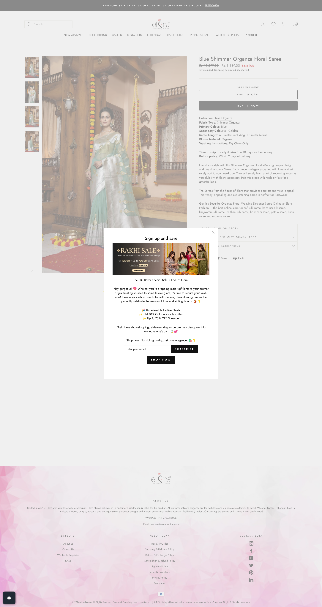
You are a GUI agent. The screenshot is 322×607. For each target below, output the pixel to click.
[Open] (9, 598)
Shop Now (161, 359)
